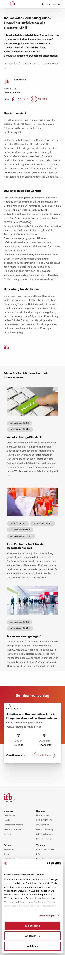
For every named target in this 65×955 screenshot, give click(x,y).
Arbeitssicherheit (17, 523)
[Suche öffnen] (43, 4)
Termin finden (44, 755)
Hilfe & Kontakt (43, 815)
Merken (42, 98)
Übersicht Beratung (44, 829)
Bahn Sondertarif (11, 859)
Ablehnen (32, 946)
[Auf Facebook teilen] (13, 99)
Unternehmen (10, 815)
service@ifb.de (42, 825)
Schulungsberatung (44, 834)
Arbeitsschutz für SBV (20, 429)
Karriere (7, 834)
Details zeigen (47, 915)
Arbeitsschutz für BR (19, 423)
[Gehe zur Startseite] (13, 3)
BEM (38, 854)
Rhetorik (40, 859)
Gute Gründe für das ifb (14, 829)
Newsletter (8, 849)
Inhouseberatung (43, 839)
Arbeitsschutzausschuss (21, 536)
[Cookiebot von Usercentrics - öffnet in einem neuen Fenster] (47, 864)
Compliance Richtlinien (13, 825)
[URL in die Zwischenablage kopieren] (26, 99)
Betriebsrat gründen (45, 849)
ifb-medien (8, 854)
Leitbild (7, 820)
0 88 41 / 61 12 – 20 (44, 820)
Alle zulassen (32, 925)
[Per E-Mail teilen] (20, 99)
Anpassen (30, 935)
